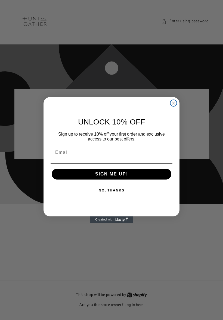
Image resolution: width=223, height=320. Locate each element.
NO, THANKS (112, 190)
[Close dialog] (173, 103)
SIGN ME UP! (111, 174)
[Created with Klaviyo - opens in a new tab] (111, 219)
